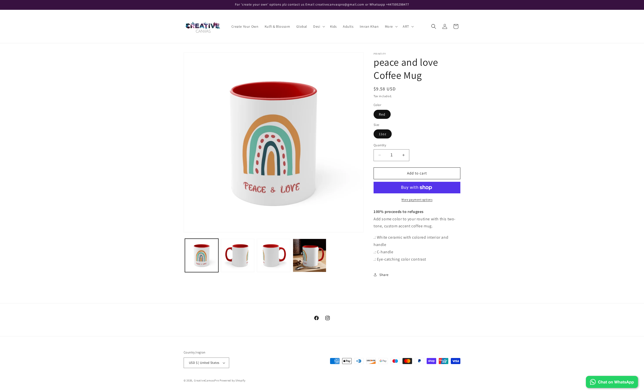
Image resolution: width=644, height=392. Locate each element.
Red (382, 114)
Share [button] (384, 274)
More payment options (416, 199)
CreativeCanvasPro (206, 380)
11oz (382, 134)
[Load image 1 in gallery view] (201, 255)
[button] (318, 26)
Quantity (380, 145)
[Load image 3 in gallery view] (273, 255)
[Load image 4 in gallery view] (309, 255)
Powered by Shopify (233, 380)
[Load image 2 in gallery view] (237, 255)
